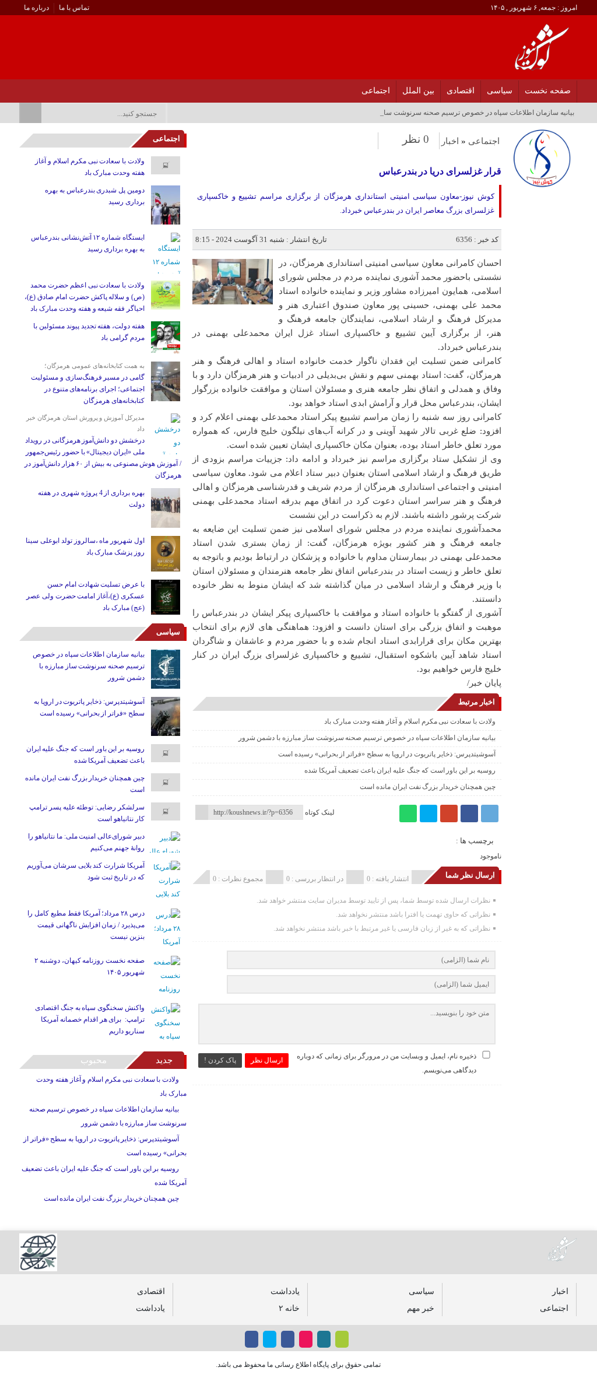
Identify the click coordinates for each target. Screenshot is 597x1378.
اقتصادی (461, 90)
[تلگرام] (489, 813)
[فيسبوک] (98, 87)
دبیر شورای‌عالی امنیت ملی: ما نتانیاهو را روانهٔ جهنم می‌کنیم (86, 842)
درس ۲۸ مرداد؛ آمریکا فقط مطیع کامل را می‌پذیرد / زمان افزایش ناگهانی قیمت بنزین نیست (86, 925)
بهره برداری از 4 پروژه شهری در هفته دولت (91, 499)
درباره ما (36, 7)
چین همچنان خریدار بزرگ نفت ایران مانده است (428, 787)
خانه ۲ (289, 1308)
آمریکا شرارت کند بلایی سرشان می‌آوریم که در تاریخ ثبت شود (86, 871)
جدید (164, 1060)
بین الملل (418, 90)
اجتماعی (375, 90)
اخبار (450, 141)
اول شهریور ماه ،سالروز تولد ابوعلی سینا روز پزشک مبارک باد (85, 546)
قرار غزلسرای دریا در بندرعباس (440, 171)
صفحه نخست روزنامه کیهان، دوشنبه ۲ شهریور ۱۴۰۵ (89, 966)
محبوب (93, 1060)
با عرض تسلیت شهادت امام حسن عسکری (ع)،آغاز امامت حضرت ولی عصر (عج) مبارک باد (85, 596)
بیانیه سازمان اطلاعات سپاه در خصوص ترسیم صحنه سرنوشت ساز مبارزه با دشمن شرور (367, 738)
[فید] (22, 87)
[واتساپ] (408, 813)
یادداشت (285, 1291)
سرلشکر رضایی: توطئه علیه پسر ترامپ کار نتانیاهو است (87, 813)
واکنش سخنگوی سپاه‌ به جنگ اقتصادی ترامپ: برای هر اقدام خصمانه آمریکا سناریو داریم (90, 1019)
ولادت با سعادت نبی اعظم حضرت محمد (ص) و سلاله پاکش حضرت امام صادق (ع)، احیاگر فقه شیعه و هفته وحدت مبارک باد (84, 297)
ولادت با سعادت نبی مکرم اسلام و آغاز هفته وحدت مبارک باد (410, 721)
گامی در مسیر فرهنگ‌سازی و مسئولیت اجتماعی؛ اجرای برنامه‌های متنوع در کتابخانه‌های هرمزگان (88, 389)
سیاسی (499, 90)
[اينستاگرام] (83, 87)
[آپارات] (53, 87)
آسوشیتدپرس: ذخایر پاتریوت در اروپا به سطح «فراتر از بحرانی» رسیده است (387, 754)
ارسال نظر (267, 1060)
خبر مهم (420, 1308)
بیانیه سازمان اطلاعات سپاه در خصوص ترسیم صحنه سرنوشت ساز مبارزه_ (465, 112)
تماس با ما (74, 7)
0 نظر (415, 139)
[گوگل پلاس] (449, 813)
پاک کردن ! (220, 1060)
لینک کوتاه (320, 812)
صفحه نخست (548, 90)
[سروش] (38, 87)
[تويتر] (68, 87)
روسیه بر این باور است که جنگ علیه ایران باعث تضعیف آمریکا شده (400, 770)
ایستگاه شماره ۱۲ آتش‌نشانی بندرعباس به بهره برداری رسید (88, 243)
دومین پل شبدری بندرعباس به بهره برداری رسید (95, 196)
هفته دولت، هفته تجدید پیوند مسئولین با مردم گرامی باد (89, 332)
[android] (342, 1339)
